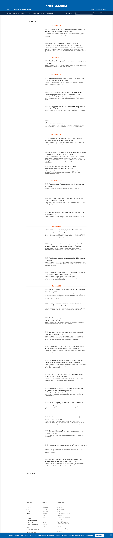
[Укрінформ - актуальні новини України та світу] (56, 6)
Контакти (69, 13)
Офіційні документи (32, 525)
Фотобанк (16, 9)
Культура (36, 13)
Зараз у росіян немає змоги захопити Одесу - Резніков (67, 107)
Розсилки (60, 531)
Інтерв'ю (29, 507)
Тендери (60, 515)
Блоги (28, 514)
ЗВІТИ (59, 527)
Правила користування (64, 513)
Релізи (28, 527)
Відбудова (45, 507)
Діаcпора (45, 524)
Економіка (16, 13)
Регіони (28, 13)
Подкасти (29, 502)
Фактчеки (45, 513)
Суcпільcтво (46, 520)
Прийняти (99, 535)
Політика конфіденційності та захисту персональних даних (63, 523)
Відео (28, 511)
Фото (27, 509)
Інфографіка (29, 516)
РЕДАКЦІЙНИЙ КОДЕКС (64, 529)
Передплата (61, 509)
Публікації (29, 505)
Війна (9, 13)
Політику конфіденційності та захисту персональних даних (76, 535)
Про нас (60, 505)
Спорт (43, 13)
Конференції (30, 522)
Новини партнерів (31, 520)
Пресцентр (23, 9)
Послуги (9, 9)
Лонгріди (29, 518)
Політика (45, 509)
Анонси (29, 9)
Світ (22, 13)
